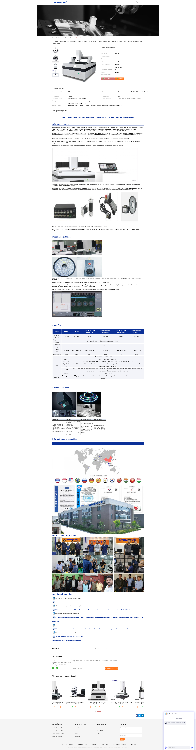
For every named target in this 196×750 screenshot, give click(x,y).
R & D (98, 733)
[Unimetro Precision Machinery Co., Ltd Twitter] (139, 715)
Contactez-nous (117, 2)
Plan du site (105, 744)
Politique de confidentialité (119, 744)
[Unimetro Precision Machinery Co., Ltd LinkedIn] (142, 715)
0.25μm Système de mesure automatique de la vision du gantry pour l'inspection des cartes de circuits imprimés (100, 37)
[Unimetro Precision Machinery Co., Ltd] (59, 3)
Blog (124, 2)
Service (76, 733)
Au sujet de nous (89, 2)
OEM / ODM (100, 730)
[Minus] (192, 714)
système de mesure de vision (68, 648)
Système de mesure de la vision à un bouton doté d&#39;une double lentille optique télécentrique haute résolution (62, 703)
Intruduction (77, 727)
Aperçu (62, 744)
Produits (81, 2)
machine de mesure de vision (84, 648)
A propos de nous (82, 744)
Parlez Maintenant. (131, 2)
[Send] (192, 747)
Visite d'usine (98, 2)
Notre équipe (77, 736)
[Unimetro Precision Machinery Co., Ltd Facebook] (137, 715)
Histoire (76, 730)
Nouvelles (94, 744)
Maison (76, 2)
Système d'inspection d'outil (58, 733)
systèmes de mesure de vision (100, 648)
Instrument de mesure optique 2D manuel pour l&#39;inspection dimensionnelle (109, 703)
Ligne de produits (101, 727)
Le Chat (120, 78)
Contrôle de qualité (107, 2)
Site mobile (133, 744)
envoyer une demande (111, 668)
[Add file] (166, 747)
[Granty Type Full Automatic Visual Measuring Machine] (79, 84)
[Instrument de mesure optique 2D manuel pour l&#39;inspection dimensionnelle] (109, 690)
